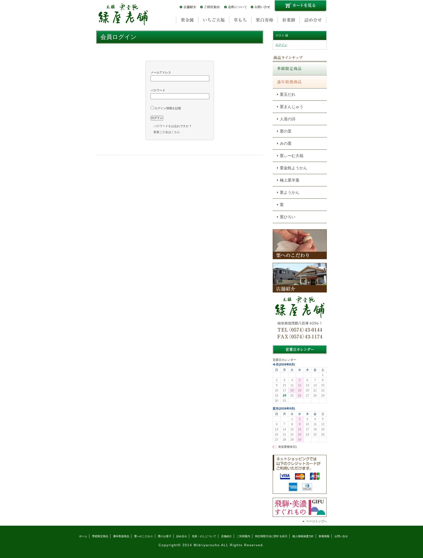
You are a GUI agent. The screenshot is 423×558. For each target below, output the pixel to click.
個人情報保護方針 (303, 536)
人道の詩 (287, 119)
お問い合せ (341, 536)
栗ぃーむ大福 (291, 156)
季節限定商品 (100, 536)
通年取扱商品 (121, 536)
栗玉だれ (287, 94)
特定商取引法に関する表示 (271, 536)
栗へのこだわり (143, 536)
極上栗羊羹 (289, 180)
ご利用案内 (243, 536)
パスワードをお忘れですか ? (172, 126)
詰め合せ (181, 536)
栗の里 (286, 131)
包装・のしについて (204, 536)
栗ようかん (289, 192)
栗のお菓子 (164, 536)
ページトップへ (316, 521)
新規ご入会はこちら (166, 132)
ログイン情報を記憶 (167, 108)
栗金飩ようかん (293, 168)
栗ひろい (287, 217)
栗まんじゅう (291, 107)
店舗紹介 (226, 536)
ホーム (83, 536)
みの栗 (286, 143)
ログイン (281, 45)
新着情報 (324, 536)
